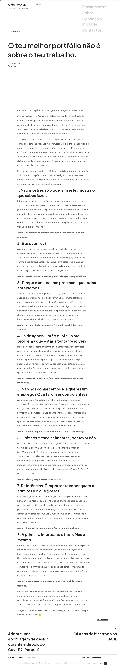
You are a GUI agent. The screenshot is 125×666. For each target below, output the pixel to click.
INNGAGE (24, 8)
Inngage (81, 125)
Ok (105, 663)
